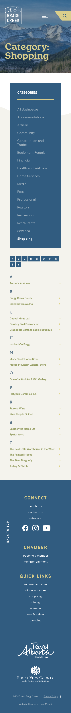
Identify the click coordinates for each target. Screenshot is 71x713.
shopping (35, 596)
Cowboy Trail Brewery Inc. (25, 324)
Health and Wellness (32, 168)
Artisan (22, 125)
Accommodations (30, 117)
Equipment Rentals (31, 153)
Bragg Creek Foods (21, 298)
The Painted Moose (21, 454)
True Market (46, 704)
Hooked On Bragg (20, 344)
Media (21, 184)
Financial (23, 160)
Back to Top (7, 532)
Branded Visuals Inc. (21, 304)
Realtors (23, 207)
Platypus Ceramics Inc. (23, 393)
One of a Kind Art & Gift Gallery (28, 379)
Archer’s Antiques (20, 283)
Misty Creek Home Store (24, 359)
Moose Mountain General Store (28, 364)
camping (35, 620)
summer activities (36, 584)
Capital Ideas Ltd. (20, 318)
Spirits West (17, 434)
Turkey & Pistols (19, 466)
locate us (35, 506)
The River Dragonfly (21, 460)
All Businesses (27, 109)
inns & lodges (36, 614)
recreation (35, 608)
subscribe (35, 518)
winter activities (35, 590)
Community (26, 133)
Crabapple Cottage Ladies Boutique (31, 329)
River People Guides (21, 414)
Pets (20, 192)
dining (35, 602)
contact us (35, 512)
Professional (26, 200)
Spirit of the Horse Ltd (22, 428)
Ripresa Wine (17, 408)
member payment (35, 561)
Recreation (25, 215)
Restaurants (26, 223)
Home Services (28, 176)
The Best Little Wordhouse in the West (32, 449)
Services (23, 231)
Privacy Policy (51, 696)
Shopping (24, 239)
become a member (35, 555)
